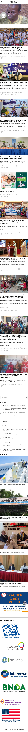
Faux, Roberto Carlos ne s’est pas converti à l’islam (14, 412)
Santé (21, 384)
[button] (26, 397)
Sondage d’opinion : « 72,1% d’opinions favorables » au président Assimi (15, 416)
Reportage (22, 56)
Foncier (13, 232)
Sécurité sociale (21, 130)
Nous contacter (20, 729)
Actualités (12, 56)
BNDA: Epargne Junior (7, 191)
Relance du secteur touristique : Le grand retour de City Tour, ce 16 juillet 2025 (12, 157)
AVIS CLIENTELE (10, 194)
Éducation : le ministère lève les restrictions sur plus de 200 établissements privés (14, 409)
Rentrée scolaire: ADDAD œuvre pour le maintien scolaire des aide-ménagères (12, 48)
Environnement (15, 309)
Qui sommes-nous (12, 729)
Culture (8, 165)
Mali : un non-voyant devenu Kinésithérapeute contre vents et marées (14, 430)
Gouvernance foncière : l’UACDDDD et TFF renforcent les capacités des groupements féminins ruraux (12, 222)
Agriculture (9, 269)
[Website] (10, 15)
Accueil (5, 729)
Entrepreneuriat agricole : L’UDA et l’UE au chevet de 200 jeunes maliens (12, 259)
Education (17, 56)
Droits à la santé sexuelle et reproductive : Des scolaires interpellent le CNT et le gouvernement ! (14, 376)
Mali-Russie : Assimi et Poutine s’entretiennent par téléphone (13, 420)
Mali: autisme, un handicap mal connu (11, 434)
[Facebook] (8, 15)
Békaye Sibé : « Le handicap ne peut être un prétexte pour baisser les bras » (14, 450)
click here (5, 448)
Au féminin (14, 92)
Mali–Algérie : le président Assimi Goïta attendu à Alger (14, 405)
